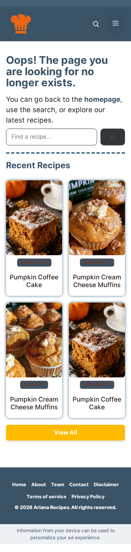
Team (57, 484)
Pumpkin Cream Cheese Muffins (97, 281)
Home (19, 484)
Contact (79, 484)
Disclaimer (106, 484)
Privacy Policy (88, 496)
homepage (102, 99)
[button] (96, 23)
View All (65, 432)
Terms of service (47, 496)
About (38, 484)
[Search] (112, 137)
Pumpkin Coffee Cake (34, 281)
